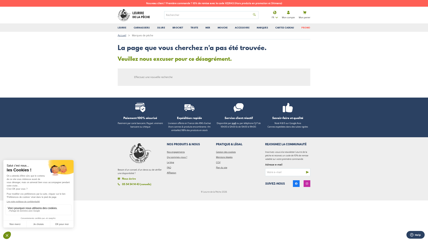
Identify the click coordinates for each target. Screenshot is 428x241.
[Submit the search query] (254, 15)
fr (273, 17)
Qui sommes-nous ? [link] (177, 157)
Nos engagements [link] (176, 152)
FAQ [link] (169, 167)
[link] (296, 183)
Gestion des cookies (226, 152)
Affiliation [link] (171, 173)
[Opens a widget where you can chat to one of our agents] (415, 235)
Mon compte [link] (288, 17)
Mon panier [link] (304, 17)
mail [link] (234, 123)
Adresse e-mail (273, 164)
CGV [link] (218, 162)
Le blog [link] (170, 162)
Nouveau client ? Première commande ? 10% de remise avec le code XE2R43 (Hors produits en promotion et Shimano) (214, 3)
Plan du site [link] (221, 167)
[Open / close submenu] (122, 27)
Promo (305, 27)
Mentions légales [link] (224, 157)
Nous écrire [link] (129, 178)
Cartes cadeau (284, 27)
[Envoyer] (307, 172)
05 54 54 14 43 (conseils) (136, 184)
